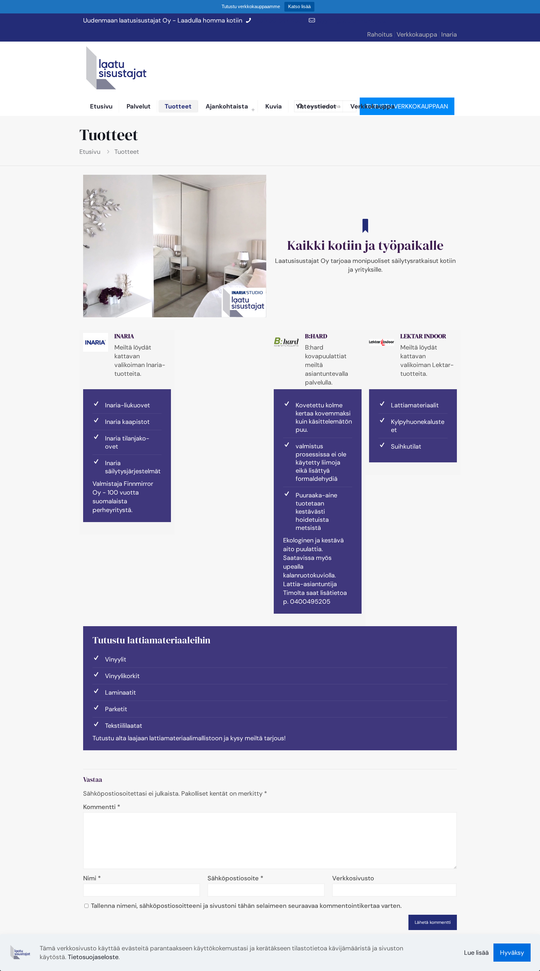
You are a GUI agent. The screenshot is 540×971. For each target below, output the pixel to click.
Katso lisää (299, 6)
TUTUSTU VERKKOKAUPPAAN (407, 106)
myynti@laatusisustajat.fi (352, 20)
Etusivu (89, 152)
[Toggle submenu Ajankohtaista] (253, 109)
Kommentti (101, 807)
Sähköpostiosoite (235, 878)
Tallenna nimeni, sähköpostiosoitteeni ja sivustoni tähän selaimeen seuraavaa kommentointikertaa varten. (246, 906)
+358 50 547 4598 (279, 20)
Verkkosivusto (353, 878)
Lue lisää (476, 952)
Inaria (449, 34)
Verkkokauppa (417, 34)
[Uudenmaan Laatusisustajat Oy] (117, 69)
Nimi (92, 878)
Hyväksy (512, 952)
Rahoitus (379, 34)
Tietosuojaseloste (93, 957)
